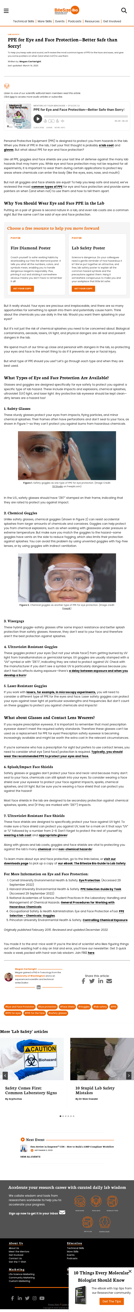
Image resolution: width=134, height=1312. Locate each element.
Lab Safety (13, 34)
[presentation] (32, 1059)
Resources (92, 21)
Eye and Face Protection (19, 1006)
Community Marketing (22, 1277)
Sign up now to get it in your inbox (34, 1213)
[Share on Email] (109, 982)
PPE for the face (35, 1013)
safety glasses (57, 1013)
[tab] (60, 1116)
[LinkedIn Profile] (38, 988)
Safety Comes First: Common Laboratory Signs (31, 1090)
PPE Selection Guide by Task (101, 889)
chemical (44, 849)
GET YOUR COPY (22, 288)
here (12, 96)
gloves (9, 150)
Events (60, 21)
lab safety (100, 1006)
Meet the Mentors (19, 1251)
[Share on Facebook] (83, 982)
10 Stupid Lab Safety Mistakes (95, 1090)
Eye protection (47, 1006)
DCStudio (57, 486)
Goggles (84, 1006)
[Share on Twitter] (92, 982)
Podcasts (74, 21)
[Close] (130, 1271)
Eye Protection (89, 880)
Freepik (66, 608)
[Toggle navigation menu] (6, 11)
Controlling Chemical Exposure (105, 920)
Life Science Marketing (21, 1274)
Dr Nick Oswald (88, 1099)
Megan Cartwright (30, 61)
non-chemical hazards (75, 849)
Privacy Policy (54, 1304)
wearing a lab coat (17, 835)
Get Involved (112, 21)
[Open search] (124, 12)
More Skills (45, 21)
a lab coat (106, 145)
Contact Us (15, 1258)
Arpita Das (15, 1099)
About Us (14, 1248)
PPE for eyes (13, 1013)
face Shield (67, 1006)
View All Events (30, 1156)
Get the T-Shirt (17, 1261)
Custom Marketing (19, 1281)
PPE (113, 1006)
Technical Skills (23, 21)
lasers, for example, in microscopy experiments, (61, 692)
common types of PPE (46, 187)
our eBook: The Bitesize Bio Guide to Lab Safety (92, 863)
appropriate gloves (53, 835)
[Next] (128, 1076)
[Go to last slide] (5, 1076)
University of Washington (30, 975)
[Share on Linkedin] (100, 982)
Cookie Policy (67, 1304)
